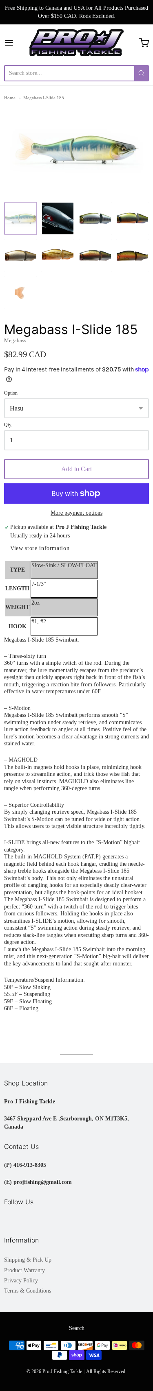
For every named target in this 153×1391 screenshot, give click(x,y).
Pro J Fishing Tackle (62, 1371)
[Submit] (141, 73)
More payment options (76, 513)
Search (76, 1328)
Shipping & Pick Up (27, 1260)
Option (11, 393)
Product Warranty (24, 1270)
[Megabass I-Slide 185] (20, 218)
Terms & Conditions (27, 1291)
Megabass (15, 340)
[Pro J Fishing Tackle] (76, 42)
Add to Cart (76, 468)
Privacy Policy (21, 1280)
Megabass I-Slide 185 (43, 97)
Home (10, 97)
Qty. (8, 425)
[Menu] (16, 43)
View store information (39, 548)
